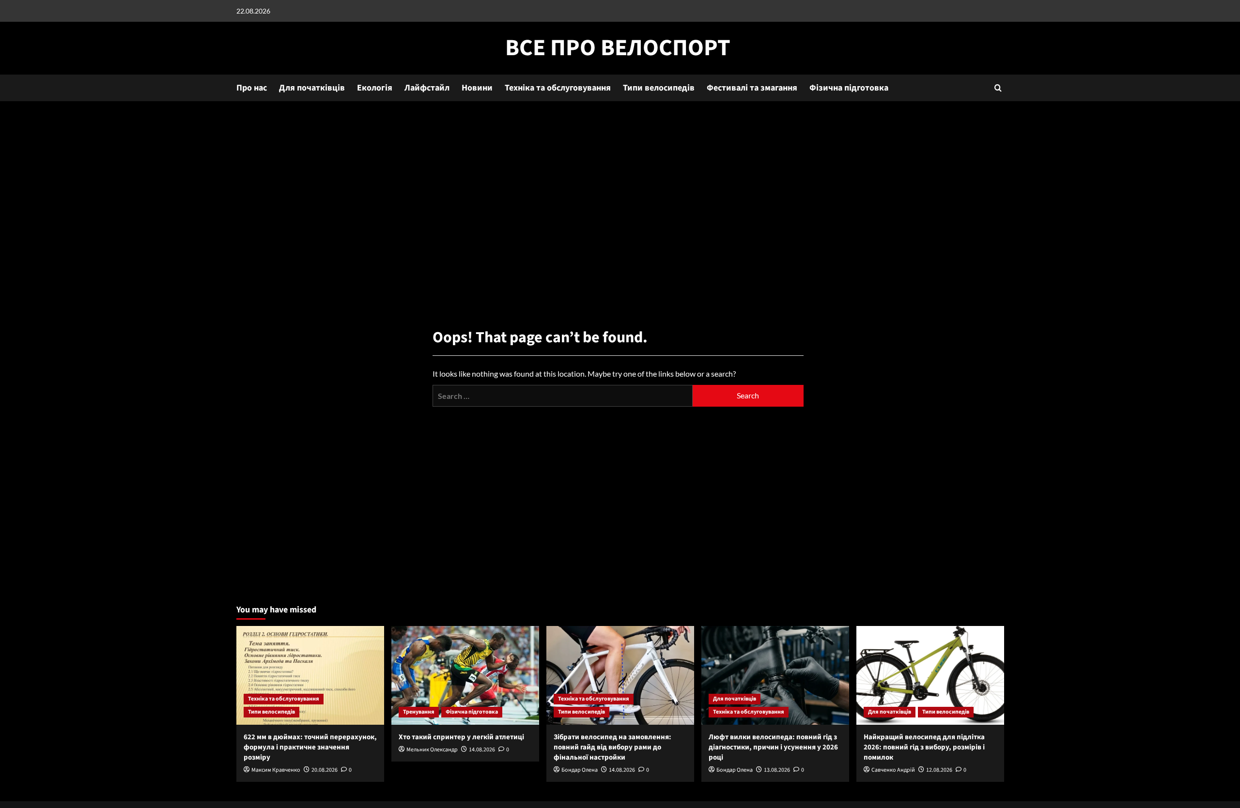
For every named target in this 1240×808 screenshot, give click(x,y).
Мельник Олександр (432, 750)
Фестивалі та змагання (752, 88)
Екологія (374, 88)
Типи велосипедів (659, 88)
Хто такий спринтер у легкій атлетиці (461, 737)
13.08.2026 (777, 770)
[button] (998, 87)
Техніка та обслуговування (558, 88)
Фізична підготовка (848, 88)
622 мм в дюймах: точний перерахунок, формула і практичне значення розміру (310, 747)
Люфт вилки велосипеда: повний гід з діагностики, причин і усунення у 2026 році (773, 747)
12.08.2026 (939, 770)
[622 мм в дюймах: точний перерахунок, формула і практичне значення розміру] (310, 675)
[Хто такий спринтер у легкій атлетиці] (465, 675)
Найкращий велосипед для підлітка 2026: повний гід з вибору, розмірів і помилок (924, 747)
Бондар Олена (579, 770)
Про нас (251, 88)
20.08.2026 (324, 770)
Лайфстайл (427, 88)
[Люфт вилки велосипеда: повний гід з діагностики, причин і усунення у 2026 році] (775, 675)
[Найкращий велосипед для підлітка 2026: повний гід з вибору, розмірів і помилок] (930, 675)
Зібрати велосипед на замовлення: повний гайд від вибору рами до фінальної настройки (612, 747)
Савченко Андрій (893, 770)
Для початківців (312, 88)
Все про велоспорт (617, 47)
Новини (477, 88)
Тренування (418, 712)
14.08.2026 (482, 750)
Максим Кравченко (275, 770)
